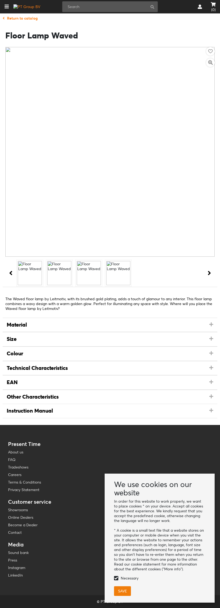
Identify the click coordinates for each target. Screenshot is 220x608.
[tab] (110, 325)
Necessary (129, 578)
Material (17, 324)
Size (12, 339)
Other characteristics (33, 397)
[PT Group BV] (26, 6)
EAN (12, 382)
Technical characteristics (37, 368)
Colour (15, 353)
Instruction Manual (30, 410)
